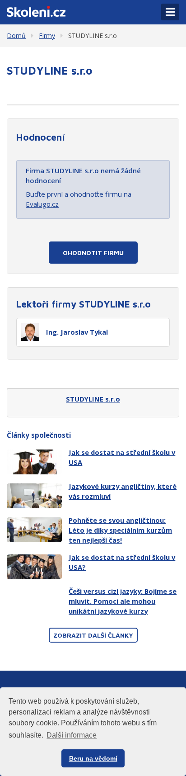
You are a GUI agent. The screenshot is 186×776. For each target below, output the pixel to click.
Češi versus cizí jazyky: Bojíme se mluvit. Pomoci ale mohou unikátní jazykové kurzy (123, 601)
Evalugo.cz (42, 203)
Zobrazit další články (93, 635)
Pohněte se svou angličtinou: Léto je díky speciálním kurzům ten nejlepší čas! (120, 530)
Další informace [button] (71, 735)
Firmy (47, 35)
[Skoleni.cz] (36, 10)
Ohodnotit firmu (93, 252)
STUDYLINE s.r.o (92, 35)
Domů (16, 35)
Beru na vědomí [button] (93, 758)
